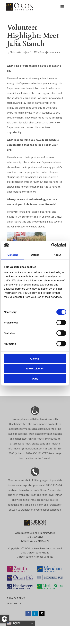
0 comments (53, 52)
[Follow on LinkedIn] (35, 613)
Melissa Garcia (17, 52)
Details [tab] (35, 254)
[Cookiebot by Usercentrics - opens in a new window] (51, 245)
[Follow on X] (42, 613)
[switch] (61, 322)
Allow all (35, 358)
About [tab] (57, 254)
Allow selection (35, 368)
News (43, 52)
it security (14, 603)
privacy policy (16, 598)
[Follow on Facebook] (28, 613)
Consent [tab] (12, 254)
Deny (35, 378)
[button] (4, 619)
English (16, 623)
